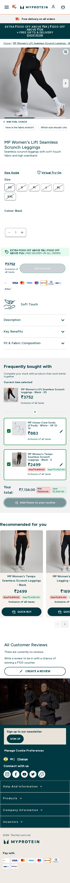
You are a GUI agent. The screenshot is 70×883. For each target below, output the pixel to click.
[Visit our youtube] (24, 774)
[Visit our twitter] (33, 774)
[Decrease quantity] (9, 232)
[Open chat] (41, 774)
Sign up (15, 738)
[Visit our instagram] (7, 774)
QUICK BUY (24, 611)
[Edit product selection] (61, 431)
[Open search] (14, 7)
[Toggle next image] (66, 83)
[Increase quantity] (22, 232)
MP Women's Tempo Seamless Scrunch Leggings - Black (21, 580)
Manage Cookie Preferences (24, 750)
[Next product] (65, 624)
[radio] (9, 187)
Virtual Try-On (51, 172)
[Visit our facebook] (15, 774)
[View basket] (63, 7)
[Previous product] (57, 624)
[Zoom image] (66, 52)
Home (7, 43)
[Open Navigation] (7, 7)
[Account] (53, 7)
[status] (15, 232)
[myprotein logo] (34, 7)
